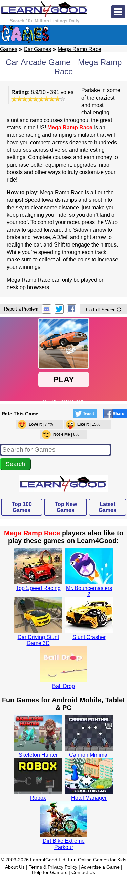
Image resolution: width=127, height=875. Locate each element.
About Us (15, 867)
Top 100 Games (22, 507)
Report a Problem (21, 309)
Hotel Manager (89, 798)
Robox (38, 798)
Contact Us (83, 872)
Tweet (88, 413)
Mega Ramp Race (79, 49)
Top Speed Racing (38, 588)
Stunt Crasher (89, 637)
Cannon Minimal (89, 755)
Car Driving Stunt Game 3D (38, 640)
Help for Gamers (49, 872)
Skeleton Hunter (38, 755)
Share (118, 413)
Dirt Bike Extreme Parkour (64, 844)
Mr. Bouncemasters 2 (89, 591)
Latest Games (108, 507)
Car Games (37, 49)
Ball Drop (63, 686)
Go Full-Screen (103, 309)
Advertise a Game (100, 867)
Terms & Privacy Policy (53, 867)
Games (8, 49)
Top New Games (66, 507)
